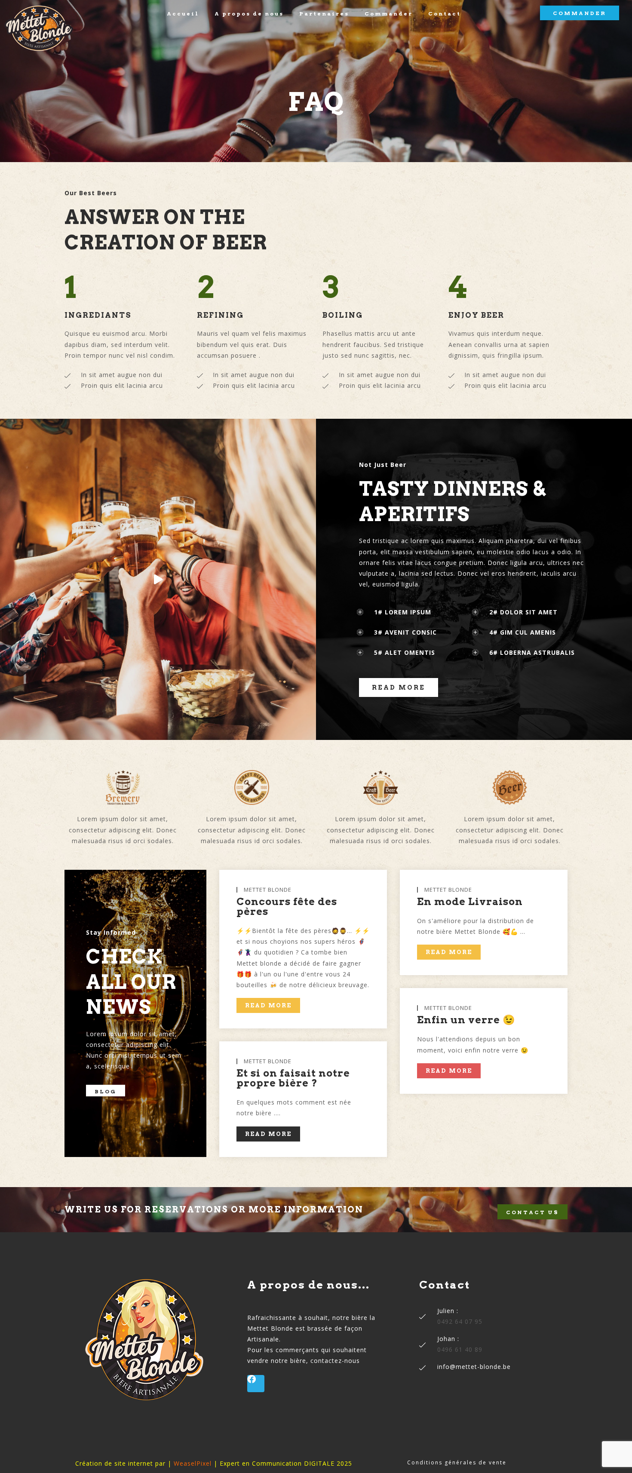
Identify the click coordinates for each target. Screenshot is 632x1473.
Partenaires (324, 13)
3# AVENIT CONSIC (405, 632)
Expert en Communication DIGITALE (277, 1463)
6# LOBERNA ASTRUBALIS (532, 652)
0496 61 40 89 (459, 1349)
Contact (444, 13)
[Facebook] (255, 1383)
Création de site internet (114, 1463)
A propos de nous (249, 13)
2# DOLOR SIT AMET (523, 612)
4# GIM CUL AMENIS (522, 632)
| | (193, 1463)
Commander (389, 13)
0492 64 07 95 (459, 1321)
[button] (416, 612)
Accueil (183, 13)
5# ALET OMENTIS (404, 652)
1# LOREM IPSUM (402, 612)
